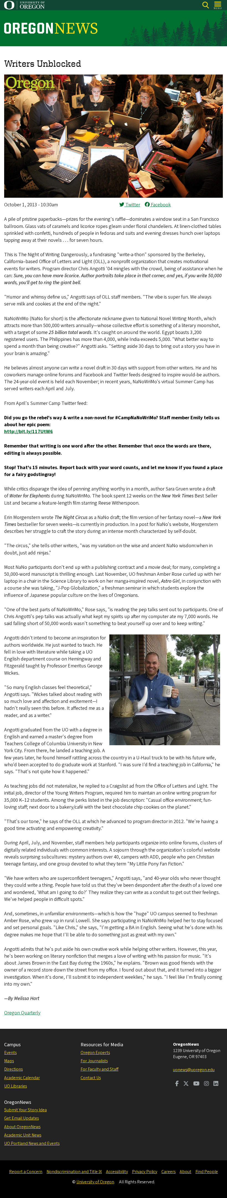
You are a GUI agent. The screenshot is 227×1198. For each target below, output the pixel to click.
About (185, 1172)
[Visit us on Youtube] (196, 1084)
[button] (113, 196)
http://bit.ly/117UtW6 (28, 431)
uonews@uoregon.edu (194, 1070)
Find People (206, 1172)
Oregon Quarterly (22, 1012)
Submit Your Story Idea (25, 1110)
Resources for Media (102, 1044)
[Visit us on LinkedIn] (216, 1084)
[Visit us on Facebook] (177, 1084)
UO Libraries (15, 1086)
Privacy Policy (144, 1172)
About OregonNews (22, 1127)
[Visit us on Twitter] (186, 1084)
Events (10, 1053)
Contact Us (91, 1078)
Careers (168, 1172)
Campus (12, 1044)
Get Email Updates (21, 1118)
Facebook (160, 204)
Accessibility (117, 1172)
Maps (9, 1061)
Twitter (132, 204)
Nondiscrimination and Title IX (74, 1172)
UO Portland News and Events (32, 1143)
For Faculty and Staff (99, 1069)
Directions (13, 1069)
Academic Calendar (22, 1078)
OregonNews (17, 1102)
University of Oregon (95, 1182)
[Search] (205, 5)
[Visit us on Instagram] (206, 1084)
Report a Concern (25, 1172)
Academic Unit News (22, 1135)
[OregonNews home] (50, 28)
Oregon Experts (95, 1053)
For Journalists (94, 1061)
